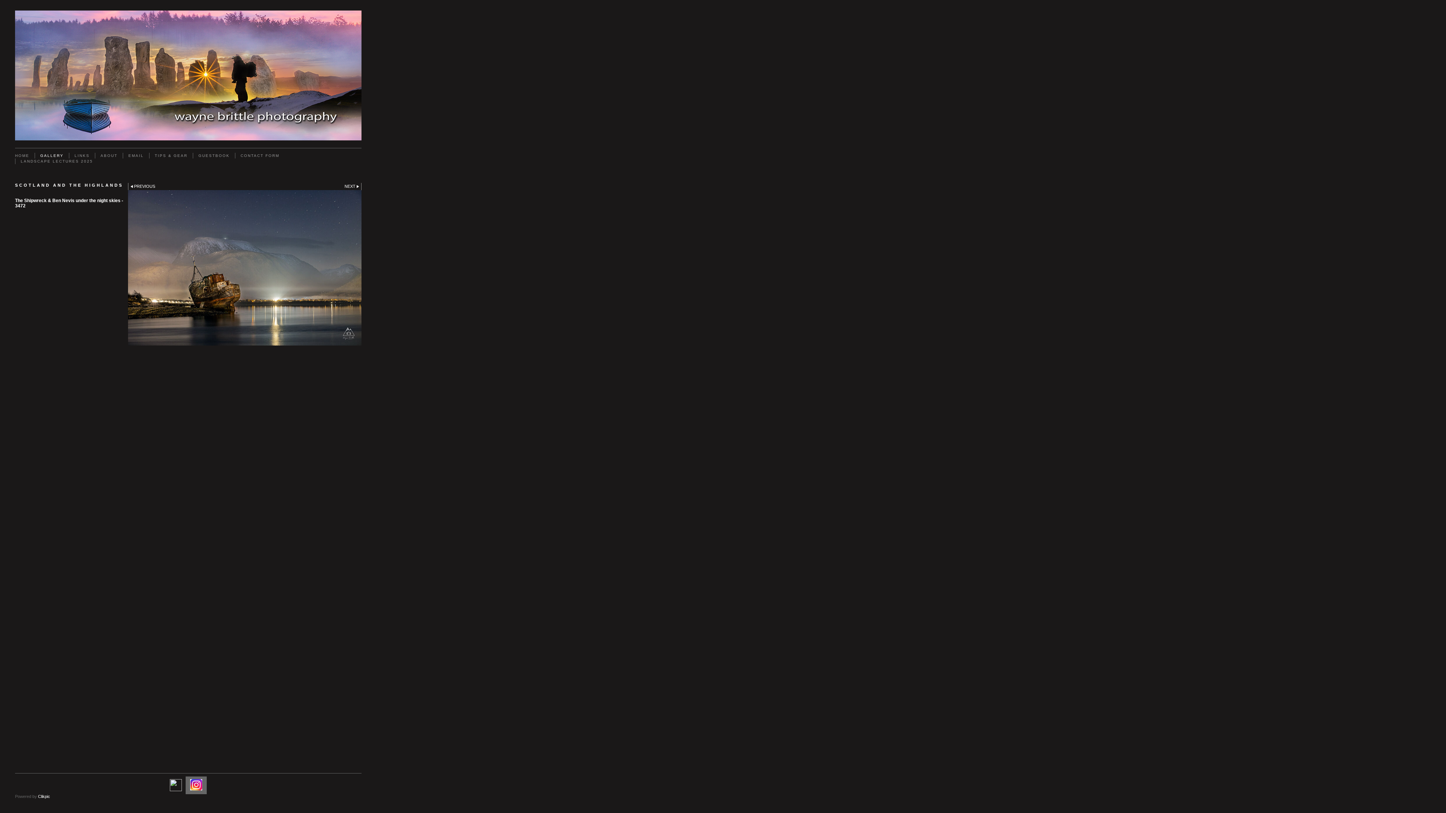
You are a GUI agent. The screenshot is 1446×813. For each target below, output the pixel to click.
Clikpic (44, 796)
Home (22, 156)
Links (82, 156)
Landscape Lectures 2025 (57, 161)
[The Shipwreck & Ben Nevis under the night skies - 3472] (245, 267)
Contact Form (260, 156)
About (109, 156)
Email (136, 156)
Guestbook (214, 156)
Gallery (52, 156)
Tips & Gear (171, 156)
